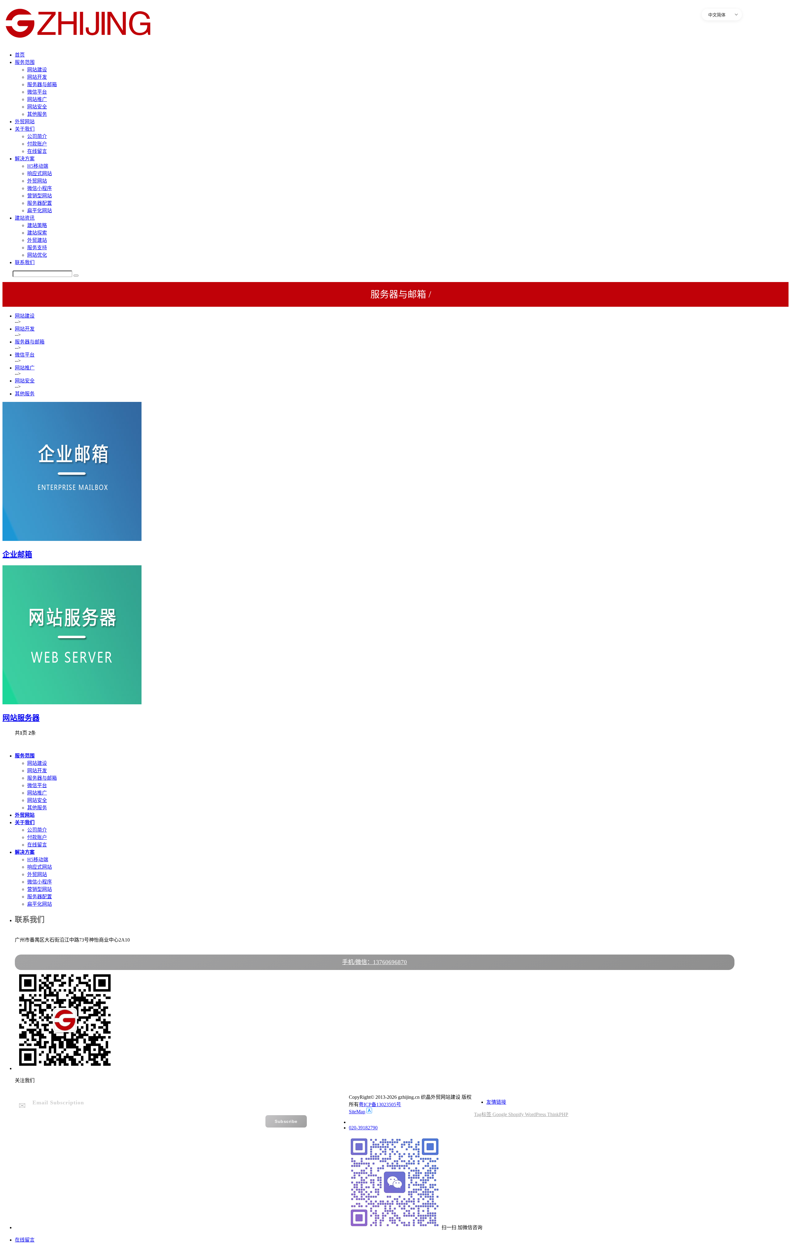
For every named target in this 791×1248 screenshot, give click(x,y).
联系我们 (25, 262)
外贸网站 (25, 121)
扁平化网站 (39, 210)
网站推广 (37, 99)
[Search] (76, 275)
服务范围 (25, 62)
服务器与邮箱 (42, 84)
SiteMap (357, 1111)
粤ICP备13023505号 (380, 1104)
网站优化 (37, 255)
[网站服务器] (72, 702)
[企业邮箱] (72, 539)
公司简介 (37, 136)
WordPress (536, 1114)
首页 (20, 54)
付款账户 (37, 143)
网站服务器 (21, 718)
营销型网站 (39, 195)
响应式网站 (39, 173)
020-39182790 (363, 1127)
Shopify (516, 1114)
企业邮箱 (17, 554)
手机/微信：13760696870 (374, 962)
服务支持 (37, 247)
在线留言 (37, 151)
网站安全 (37, 106)
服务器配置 (39, 203)
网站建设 (37, 69)
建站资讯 (25, 218)
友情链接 (496, 1102)
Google (500, 1114)
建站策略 (37, 225)
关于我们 (25, 129)
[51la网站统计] (369, 1111)
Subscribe (286, 1121)
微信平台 (37, 92)
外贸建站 (37, 240)
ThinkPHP (557, 1114)
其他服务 (37, 114)
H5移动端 (37, 166)
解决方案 (25, 158)
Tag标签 (483, 1114)
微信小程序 (39, 188)
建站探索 (37, 232)
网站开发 (37, 77)
